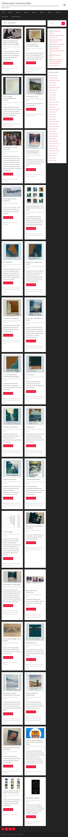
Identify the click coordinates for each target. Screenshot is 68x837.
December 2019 (53, 121)
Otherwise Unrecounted (16, 3)
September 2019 (53, 126)
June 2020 (51, 116)
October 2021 (52, 104)
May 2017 (51, 158)
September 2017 (53, 150)
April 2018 (51, 138)
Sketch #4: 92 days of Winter (34, 771)
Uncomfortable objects (33, 479)
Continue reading (8, 63)
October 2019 (52, 124)
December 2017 (53, 143)
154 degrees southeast (33, 798)
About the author (15, 16)
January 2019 (52, 136)
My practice (5, 16)
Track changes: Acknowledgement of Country (9, 98)
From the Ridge (7, 532)
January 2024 (52, 75)
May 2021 (51, 107)
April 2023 (51, 85)
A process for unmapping (10, 318)
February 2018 (52, 141)
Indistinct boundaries (9, 479)
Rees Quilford (18, 587)
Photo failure (30, 374)
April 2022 (51, 99)
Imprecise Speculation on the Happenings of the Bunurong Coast (35, 208)
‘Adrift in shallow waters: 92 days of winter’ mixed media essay (34, 742)
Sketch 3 (26, 12)
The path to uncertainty (10, 427)
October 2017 (52, 148)
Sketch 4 (34, 12)
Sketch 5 (42, 12)
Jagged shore (30, 427)
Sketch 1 (10, 12)
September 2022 (53, 87)
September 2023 (53, 80)
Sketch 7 (58, 12)
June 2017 (51, 155)
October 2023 (52, 78)
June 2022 (51, 94)
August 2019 (52, 129)
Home (3, 12)
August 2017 (52, 153)
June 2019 (51, 131)
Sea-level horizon (31, 643)
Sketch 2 (18, 12)
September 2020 (53, 109)
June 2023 (51, 82)
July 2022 (51, 92)
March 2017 (52, 160)
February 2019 (52, 133)
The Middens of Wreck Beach (12, 584)
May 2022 (51, 97)
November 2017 (53, 146)
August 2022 (52, 90)
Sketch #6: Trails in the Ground (35, 67)
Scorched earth (7, 262)
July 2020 (51, 114)
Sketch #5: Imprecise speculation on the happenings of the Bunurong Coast (34, 235)
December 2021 (53, 102)
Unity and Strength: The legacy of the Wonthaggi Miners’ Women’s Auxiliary (11, 42)
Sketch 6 (50, 12)
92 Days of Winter (59, 44)
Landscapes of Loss (32, 96)
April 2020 (51, 119)
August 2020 (52, 112)
